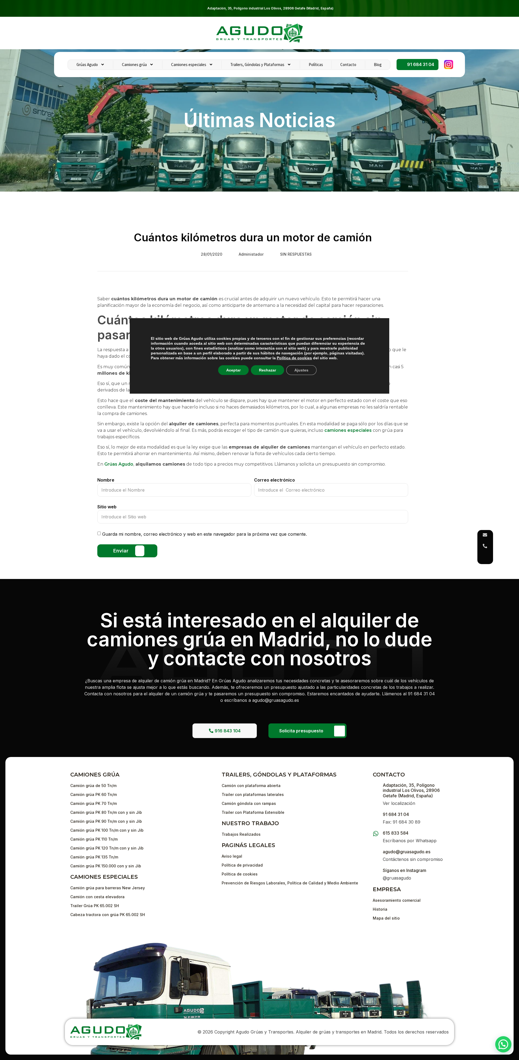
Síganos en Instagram (404, 870)
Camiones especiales (188, 64)
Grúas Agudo (87, 64)
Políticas (316, 64)
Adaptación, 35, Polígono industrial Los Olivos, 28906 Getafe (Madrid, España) (270, 8)
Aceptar (233, 370)
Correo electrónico (274, 480)
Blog (378, 64)
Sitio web (107, 506)
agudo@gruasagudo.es (406, 851)
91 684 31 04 (396, 814)
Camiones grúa (134, 64)
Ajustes (301, 370)
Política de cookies (294, 358)
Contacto (348, 64)
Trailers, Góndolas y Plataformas (257, 64)
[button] (503, 1044)
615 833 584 (395, 833)
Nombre (105, 480)
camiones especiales (348, 430)
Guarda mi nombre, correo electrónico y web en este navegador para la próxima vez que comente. (204, 534)
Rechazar (267, 370)
